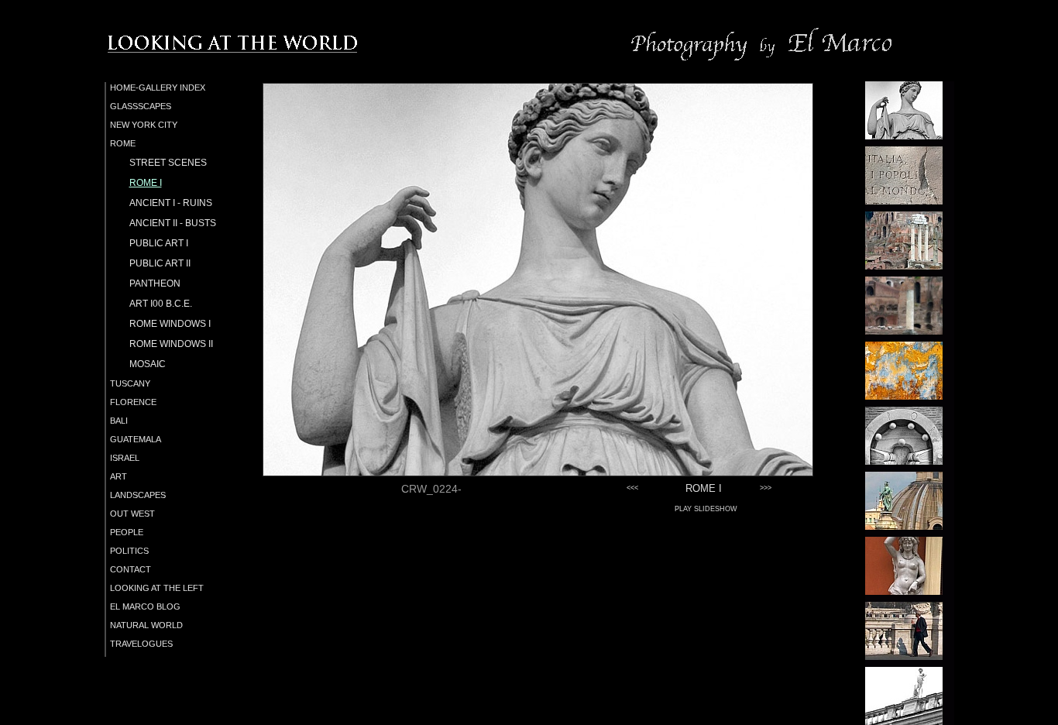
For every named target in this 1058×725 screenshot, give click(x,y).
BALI (119, 420)
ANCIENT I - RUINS (170, 203)
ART (118, 476)
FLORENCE (133, 402)
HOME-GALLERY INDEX (157, 87)
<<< (632, 488)
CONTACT (130, 569)
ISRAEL (124, 457)
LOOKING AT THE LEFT (157, 588)
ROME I (145, 182)
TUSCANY (130, 383)
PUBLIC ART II (160, 263)
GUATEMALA (135, 439)
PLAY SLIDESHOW (706, 509)
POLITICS (129, 550)
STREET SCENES (168, 162)
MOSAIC (147, 364)
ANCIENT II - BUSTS (172, 223)
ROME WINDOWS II (171, 343)
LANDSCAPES (138, 495)
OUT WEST (132, 513)
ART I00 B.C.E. (160, 303)
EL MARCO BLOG (145, 606)
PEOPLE (126, 532)
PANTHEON (154, 283)
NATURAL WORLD (146, 625)
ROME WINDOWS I (170, 323)
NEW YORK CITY (143, 124)
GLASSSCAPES (140, 106)
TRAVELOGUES (141, 643)
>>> (765, 488)
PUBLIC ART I (158, 243)
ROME (123, 143)
